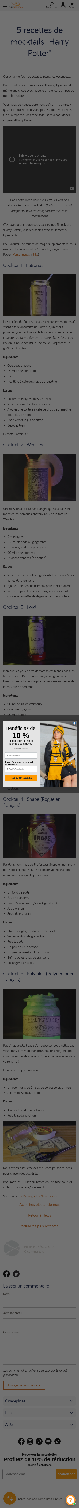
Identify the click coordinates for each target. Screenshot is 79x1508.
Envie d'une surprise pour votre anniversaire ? (20, 763)
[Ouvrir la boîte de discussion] (71, 1500)
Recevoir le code (21, 778)
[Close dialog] (74, 723)
